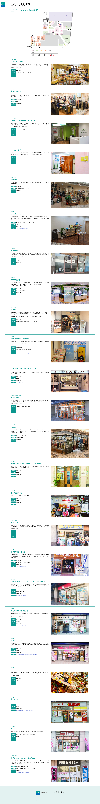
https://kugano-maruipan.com (22, 75)
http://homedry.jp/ (20, 382)
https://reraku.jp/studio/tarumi (22, 134)
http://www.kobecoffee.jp (21, 566)
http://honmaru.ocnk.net (21, 325)
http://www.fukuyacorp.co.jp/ (22, 294)
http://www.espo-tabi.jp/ (21, 595)
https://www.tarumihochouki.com (23, 772)
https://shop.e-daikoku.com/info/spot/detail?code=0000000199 (29, 411)
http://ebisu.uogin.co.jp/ (21, 625)
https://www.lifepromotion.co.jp (22, 353)
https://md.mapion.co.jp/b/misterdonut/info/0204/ (26, 654)
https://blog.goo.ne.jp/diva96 (22, 684)
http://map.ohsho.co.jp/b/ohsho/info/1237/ (25, 710)
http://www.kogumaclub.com (22, 228)
